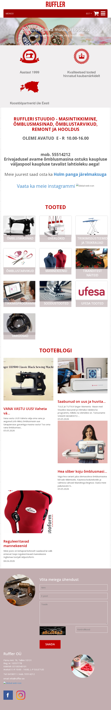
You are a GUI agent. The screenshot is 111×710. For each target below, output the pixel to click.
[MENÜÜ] (102, 13)
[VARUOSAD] (19, 324)
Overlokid (56, 238)
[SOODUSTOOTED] (55, 291)
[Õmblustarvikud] (19, 258)
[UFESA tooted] (92, 291)
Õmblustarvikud (20, 271)
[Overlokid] (55, 226)
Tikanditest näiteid (92, 273)
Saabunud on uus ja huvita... (82, 401)
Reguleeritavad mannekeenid (16, 543)
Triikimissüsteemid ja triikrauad (92, 240)
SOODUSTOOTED (56, 303)
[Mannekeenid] (55, 258)
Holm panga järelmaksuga (80, 174)
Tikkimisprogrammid (20, 303)
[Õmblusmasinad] (19, 226)
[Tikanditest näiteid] (92, 258)
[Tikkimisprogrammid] (19, 291)
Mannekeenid (56, 271)
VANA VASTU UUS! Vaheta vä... (25, 410)
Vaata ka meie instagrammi (46, 186)
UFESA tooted (92, 303)
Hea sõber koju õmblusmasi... (82, 471)
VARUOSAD (20, 336)
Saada (50, 644)
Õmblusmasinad (20, 238)
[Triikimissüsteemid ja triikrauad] (92, 226)
